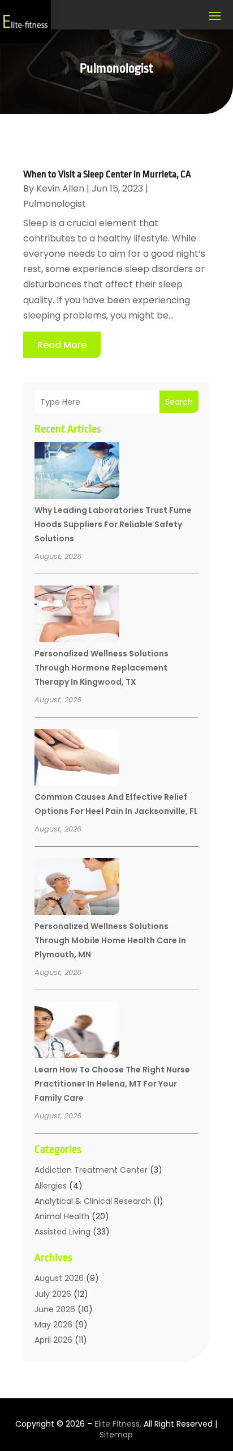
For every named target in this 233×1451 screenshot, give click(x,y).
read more (62, 344)
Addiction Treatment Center (91, 1170)
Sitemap (116, 1434)
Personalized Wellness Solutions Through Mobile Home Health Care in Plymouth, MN (110, 940)
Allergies (50, 1185)
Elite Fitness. (117, 1423)
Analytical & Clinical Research (92, 1201)
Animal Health (61, 1216)
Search (179, 402)
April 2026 (53, 1340)
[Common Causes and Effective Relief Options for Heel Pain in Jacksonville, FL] (76, 759)
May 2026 (53, 1324)
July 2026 (52, 1294)
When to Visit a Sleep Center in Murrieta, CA (107, 174)
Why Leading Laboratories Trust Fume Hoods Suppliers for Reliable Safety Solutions (113, 524)
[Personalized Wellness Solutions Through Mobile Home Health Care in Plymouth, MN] (76, 888)
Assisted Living (62, 1231)
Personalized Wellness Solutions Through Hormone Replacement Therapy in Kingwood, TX (101, 668)
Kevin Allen (60, 188)
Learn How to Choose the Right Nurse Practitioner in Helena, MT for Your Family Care (112, 1084)
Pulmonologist (54, 203)
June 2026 (54, 1309)
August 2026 (59, 1278)
